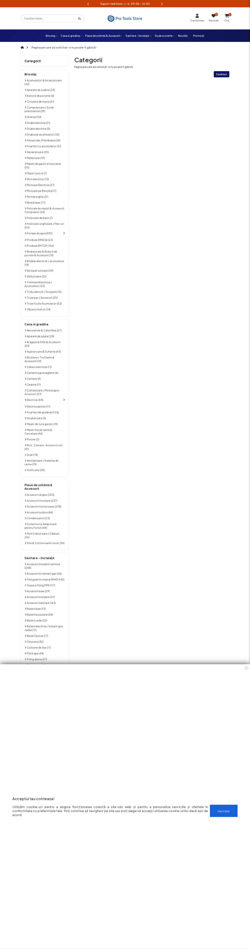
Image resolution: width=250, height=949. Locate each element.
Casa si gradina (70, 35)
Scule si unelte (164, 35)
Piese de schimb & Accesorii (102, 35)
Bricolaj (50, 35)
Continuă (221, 74)
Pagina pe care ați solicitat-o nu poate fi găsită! (64, 47)
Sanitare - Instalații (137, 35)
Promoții (198, 35)
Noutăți (183, 35)
